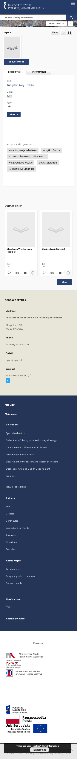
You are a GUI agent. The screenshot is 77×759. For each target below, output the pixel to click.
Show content (16, 61)
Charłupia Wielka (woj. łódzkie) (19, 250)
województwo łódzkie (21, 162)
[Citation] (69, 32)
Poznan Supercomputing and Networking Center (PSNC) (38, 753)
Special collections (15, 433)
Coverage (11, 535)
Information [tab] (39, 72)
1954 (9, 95)
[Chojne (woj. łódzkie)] (56, 229)
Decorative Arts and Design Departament (28, 468)
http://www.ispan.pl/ (16, 375)
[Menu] (72, 3)
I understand (39, 749)
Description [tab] (14, 72)
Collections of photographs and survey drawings (31, 440)
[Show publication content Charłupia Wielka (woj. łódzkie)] (25, 273)
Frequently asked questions (20, 576)
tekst (9, 106)
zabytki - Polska (51, 150)
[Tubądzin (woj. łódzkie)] (12, 47)
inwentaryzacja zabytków (23, 150)
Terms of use (13, 569)
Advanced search (56, 23)
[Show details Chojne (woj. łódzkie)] (68, 273)
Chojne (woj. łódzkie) (53, 249)
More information (50, 745)
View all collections (16, 486)
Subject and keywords (17, 527)
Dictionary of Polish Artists (20, 454)
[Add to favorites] (63, 32)
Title (8, 506)
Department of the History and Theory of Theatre (32, 461)
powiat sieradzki (48, 162)
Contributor (12, 520)
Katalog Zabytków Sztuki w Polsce (27, 156)
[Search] (71, 17)
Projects (10, 475)
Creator (10, 513)
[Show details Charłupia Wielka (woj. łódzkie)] (32, 273)
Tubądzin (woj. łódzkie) (21, 168)
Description (12, 542)
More (64, 282)
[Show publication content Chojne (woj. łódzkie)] (60, 273)
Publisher (11, 549)
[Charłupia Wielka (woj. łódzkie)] (21, 229)
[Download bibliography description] (17, 273)
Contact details (14, 583)
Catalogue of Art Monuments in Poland (26, 447)
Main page (11, 414)
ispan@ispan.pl (14, 360)
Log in (9, 606)
